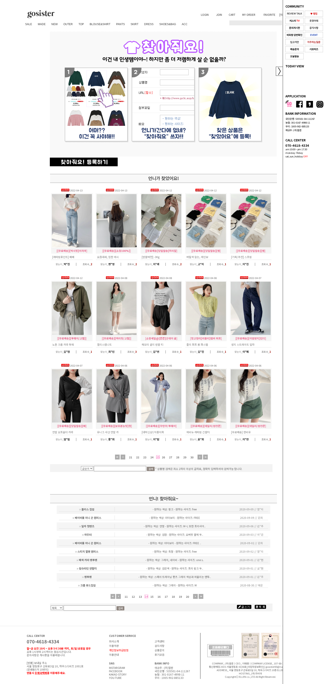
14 (146, 596)
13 (140, 596)
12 (133, 596)
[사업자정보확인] (255, 666)
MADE (42, 24)
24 (151, 457)
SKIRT (134, 24)
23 (144, 457)
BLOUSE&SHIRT (100, 24)
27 (170, 457)
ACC (185, 24)
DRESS (148, 24)
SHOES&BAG (167, 24)
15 (151, 596)
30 (192, 457)
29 (184, 457)
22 (137, 457)
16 (159, 596)
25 (157, 457)
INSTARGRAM (117, 668)
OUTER (68, 24)
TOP (81, 24)
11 (126, 596)
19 (180, 596)
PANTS (120, 24)
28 (177, 457)
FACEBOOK (115, 671)
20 (187, 596)
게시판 (43, 655)
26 (163, 457)
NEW (54, 24)
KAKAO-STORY (118, 674)
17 (166, 596)
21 (130, 457)
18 (173, 596)
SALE (28, 24)
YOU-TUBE (115, 678)
